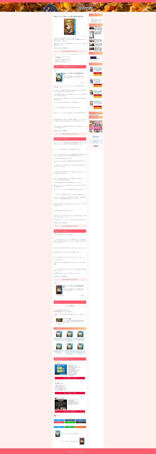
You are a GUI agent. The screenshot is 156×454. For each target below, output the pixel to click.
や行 (54, 415)
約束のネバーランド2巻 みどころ (61, 61)
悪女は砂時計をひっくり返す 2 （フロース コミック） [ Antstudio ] (98, 103)
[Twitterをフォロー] (59, 427)
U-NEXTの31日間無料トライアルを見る (69, 378)
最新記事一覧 (81, 451)
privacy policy (77, 451)
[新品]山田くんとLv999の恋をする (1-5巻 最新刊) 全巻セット (98, 91)
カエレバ (99, 71)
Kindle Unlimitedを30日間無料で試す (70, 411)
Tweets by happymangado (94, 115)
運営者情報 (85, 451)
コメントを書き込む (70, 305)
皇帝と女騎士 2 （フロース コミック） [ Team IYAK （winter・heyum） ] (98, 81)
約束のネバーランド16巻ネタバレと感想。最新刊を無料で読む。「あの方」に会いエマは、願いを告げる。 (59, 339)
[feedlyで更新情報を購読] (70, 427)
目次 (58, 57)
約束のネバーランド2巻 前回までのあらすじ (62, 59)
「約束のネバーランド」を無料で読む (61, 47)
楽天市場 (98, 84)
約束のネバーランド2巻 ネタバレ (61, 60)
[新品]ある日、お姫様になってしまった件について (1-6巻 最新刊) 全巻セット (98, 69)
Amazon (98, 86)
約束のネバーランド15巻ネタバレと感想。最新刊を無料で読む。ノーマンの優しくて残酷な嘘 (80, 339)
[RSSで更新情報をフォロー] (81, 427)
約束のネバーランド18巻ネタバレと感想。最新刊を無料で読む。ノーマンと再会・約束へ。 (59, 351)
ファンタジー (58, 415)
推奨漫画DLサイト (72, 451)
